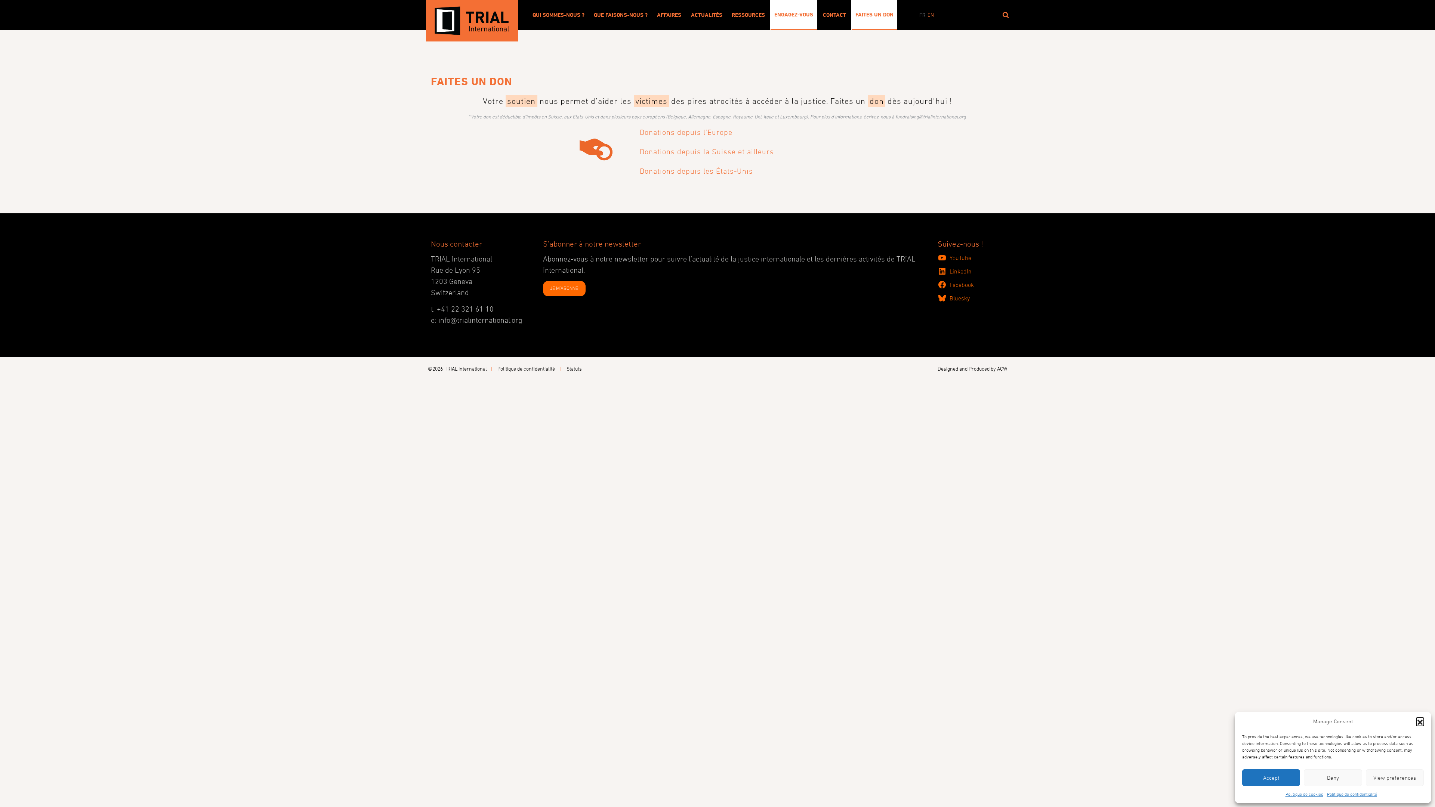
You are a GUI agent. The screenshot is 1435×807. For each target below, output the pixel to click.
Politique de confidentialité (1352, 794)
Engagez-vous (793, 14)
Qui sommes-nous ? (558, 15)
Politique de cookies (1304, 794)
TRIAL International (466, 368)
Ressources (748, 15)
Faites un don (874, 14)
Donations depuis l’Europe (686, 132)
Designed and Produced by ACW (972, 368)
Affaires (669, 15)
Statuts (574, 368)
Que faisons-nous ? (621, 15)
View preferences (1394, 777)
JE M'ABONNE (564, 288)
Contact (834, 15)
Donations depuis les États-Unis (696, 171)
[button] (1420, 721)
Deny (1333, 777)
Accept (1271, 777)
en (931, 15)
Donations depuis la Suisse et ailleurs (707, 152)
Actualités (706, 15)
